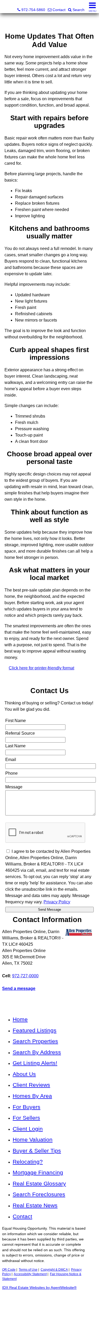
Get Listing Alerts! (35, 1063)
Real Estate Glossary (39, 1183)
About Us (24, 1074)
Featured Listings (34, 1030)
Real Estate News (35, 1205)
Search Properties (35, 1041)
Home (20, 1019)
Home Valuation (33, 1139)
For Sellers (26, 1118)
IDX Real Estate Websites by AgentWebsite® (39, 1288)
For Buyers (26, 1107)
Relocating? (28, 1162)
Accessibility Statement (30, 1274)
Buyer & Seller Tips (37, 1151)
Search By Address (37, 1052)
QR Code (9, 1269)
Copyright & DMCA (54, 1269)
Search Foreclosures (39, 1194)
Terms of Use (28, 1269)
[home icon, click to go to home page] (6, 6)
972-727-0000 (25, 976)
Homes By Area (32, 1096)
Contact (22, 1216)
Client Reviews (31, 1085)
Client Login (28, 1129)
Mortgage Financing (38, 1172)
